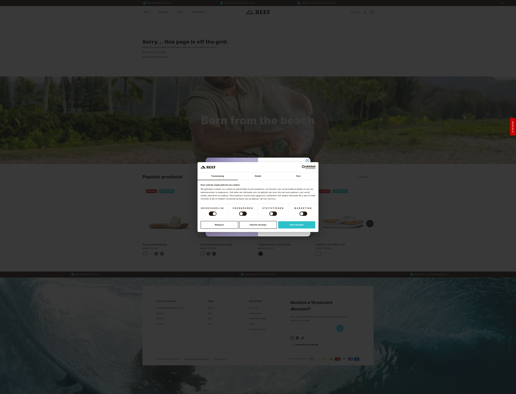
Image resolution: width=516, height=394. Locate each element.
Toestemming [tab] (217, 176)
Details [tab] (258, 176)
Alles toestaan (297, 225)
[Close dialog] (307, 160)
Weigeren (219, 225)
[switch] (243, 213)
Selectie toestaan (258, 225)
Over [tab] (298, 176)
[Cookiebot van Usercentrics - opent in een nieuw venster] (304, 167)
